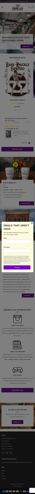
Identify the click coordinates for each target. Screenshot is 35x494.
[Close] (32, 223)
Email (5, 238)
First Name (7, 247)
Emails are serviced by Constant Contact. (12, 262)
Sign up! (17, 267)
